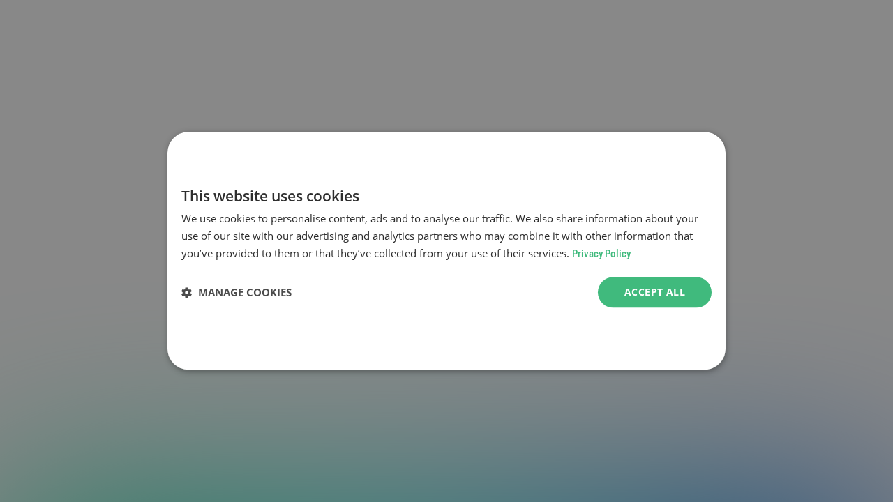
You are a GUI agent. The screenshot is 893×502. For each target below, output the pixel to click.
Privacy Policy (601, 254)
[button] (236, 292)
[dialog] (446, 251)
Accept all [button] (654, 291)
